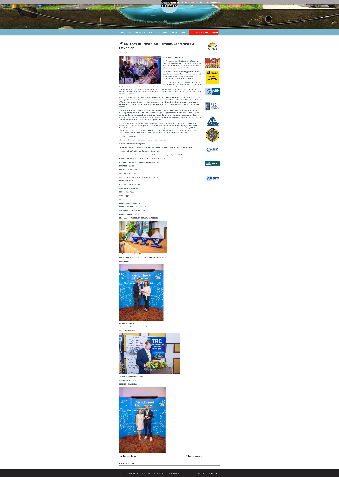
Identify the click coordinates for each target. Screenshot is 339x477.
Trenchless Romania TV (198, 2)
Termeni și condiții (214, 473)
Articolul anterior (127, 456)
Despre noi (175, 2)
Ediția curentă (148, 473)
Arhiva (184, 2)
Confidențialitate (202, 473)
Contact (183, 32)
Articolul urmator (194, 456)
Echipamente (139, 32)
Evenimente (164, 32)
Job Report (152, 32)
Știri (130, 32)
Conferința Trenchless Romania (204, 32)
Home (123, 32)
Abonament (215, 2)
